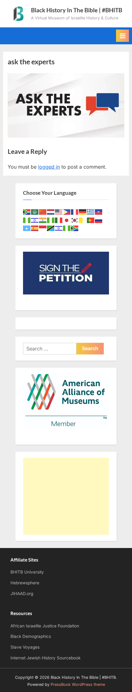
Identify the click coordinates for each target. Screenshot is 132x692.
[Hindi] (43, 220)
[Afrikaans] (27, 211)
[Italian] (59, 220)
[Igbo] (51, 220)
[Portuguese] (91, 220)
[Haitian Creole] (99, 211)
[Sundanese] (43, 228)
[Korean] (75, 220)
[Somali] (27, 228)
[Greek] (91, 211)
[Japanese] (67, 220)
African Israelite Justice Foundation (44, 625)
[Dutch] (51, 211)
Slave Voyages (25, 647)
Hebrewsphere (24, 582)
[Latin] (83, 220)
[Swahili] (51, 228)
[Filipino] (67, 211)
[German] (83, 211)
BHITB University (27, 572)
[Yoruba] (67, 228)
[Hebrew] (35, 220)
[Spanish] (35, 228)
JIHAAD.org (21, 593)
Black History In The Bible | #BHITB (76, 10)
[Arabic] (35, 211)
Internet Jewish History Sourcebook (45, 657)
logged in (49, 167)
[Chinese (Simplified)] (43, 211)
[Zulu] (75, 228)
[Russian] (99, 220)
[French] (75, 211)
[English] (59, 211)
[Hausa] (27, 220)
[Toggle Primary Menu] (122, 36)
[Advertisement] (66, 496)
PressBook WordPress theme (78, 684)
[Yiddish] (59, 228)
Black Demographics (30, 636)
